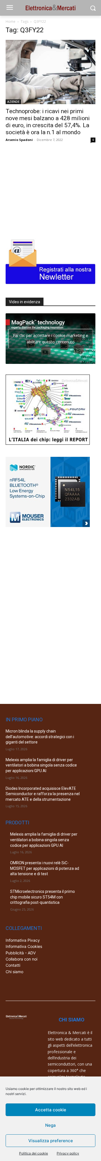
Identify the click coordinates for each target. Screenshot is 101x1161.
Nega (50, 1125)
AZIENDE (13, 102)
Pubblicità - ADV (21, 952)
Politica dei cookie (33, 1153)
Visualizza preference (50, 1140)
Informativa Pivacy (23, 940)
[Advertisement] (48, 189)
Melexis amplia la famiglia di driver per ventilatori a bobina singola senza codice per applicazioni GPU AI (41, 765)
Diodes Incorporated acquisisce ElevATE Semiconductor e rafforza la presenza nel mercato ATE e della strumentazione (43, 794)
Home (10, 21)
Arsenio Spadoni (19, 140)
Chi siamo (14, 971)
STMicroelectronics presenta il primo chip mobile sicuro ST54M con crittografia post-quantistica (42, 897)
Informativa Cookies (24, 946)
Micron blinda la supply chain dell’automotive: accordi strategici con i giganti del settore (40, 736)
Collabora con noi (21, 959)
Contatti (13, 965)
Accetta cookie (50, 1109)
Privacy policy (68, 1153)
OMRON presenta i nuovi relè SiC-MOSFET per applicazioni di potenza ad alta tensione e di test (44, 868)
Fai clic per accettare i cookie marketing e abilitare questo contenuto (50, 339)
